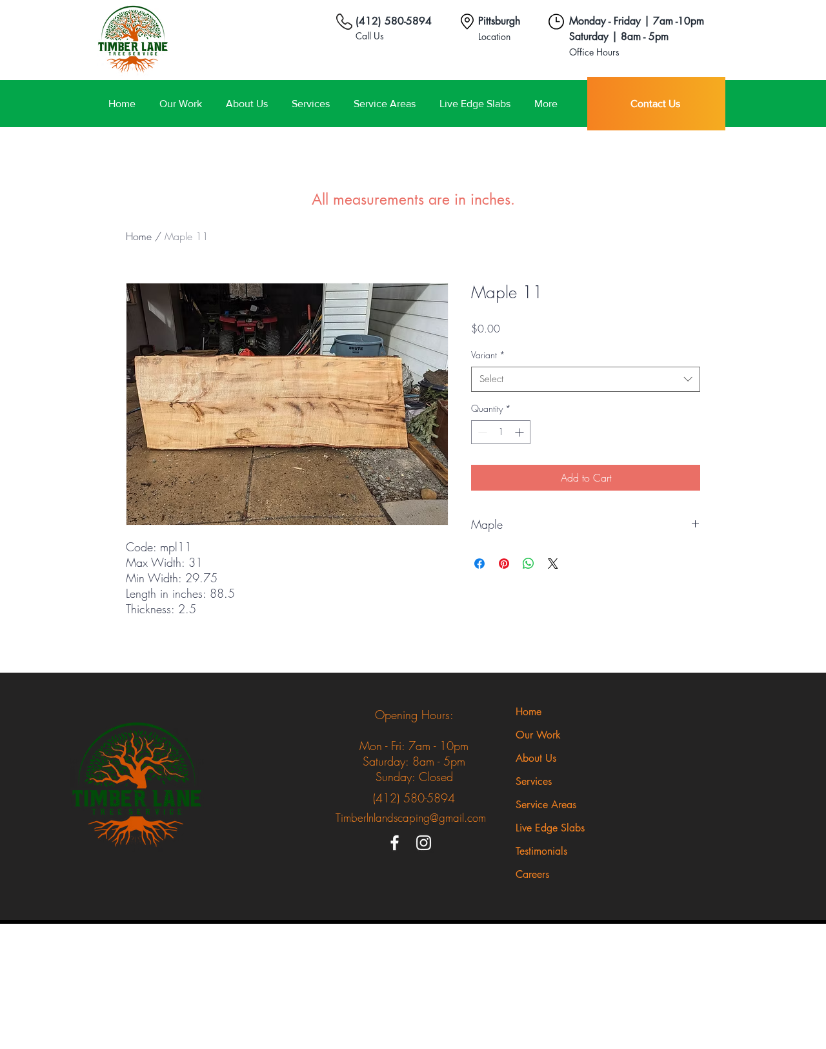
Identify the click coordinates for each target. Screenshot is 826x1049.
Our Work (538, 735)
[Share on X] (553, 563)
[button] (384, 103)
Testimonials (541, 851)
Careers (532, 874)
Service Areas (546, 804)
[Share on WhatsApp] (528, 563)
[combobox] (585, 379)
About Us (536, 758)
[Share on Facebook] (479, 563)
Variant (488, 355)
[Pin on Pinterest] (504, 563)
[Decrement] (481, 432)
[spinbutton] (500, 432)
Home (139, 236)
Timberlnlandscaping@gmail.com (411, 817)
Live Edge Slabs (550, 828)
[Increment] (520, 432)
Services (534, 781)
